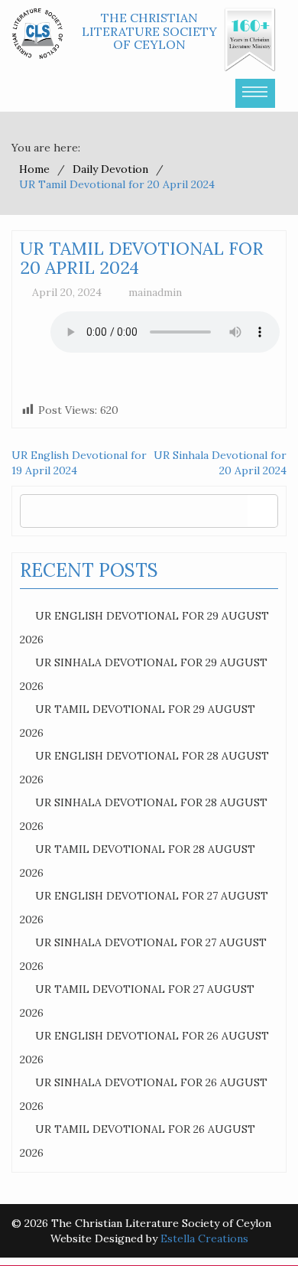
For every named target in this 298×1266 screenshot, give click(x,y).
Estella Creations (204, 1238)
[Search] (262, 511)
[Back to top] (255, 1223)
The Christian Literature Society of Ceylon (149, 31)
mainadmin (155, 292)
